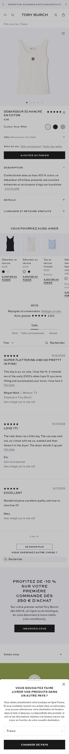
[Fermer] (64, 684)
